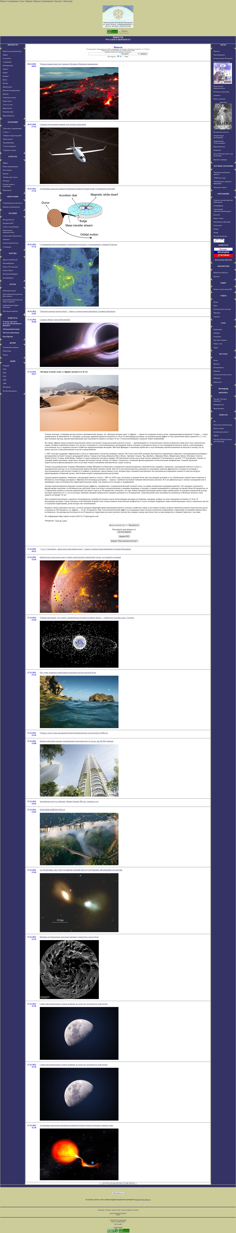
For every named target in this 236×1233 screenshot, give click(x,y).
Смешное (217, 317)
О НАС (223, 323)
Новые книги (7, 101)
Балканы (6, 76)
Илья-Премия (8, 336)
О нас (21, 1)
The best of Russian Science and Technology (223, 440)
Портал (3, 1)
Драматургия (7, 87)
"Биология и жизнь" (220, 187)
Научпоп (217, 276)
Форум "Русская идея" (10, 267)
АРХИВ (12, 361)
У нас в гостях (8, 105)
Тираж (216, 348)
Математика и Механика (222, 222)
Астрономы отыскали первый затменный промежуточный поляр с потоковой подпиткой (77, 189)
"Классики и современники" (12, 128)
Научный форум (8, 263)
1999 (4, 383)
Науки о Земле (218, 218)
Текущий (6, 366)
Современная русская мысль (12, 203)
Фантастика (7, 351)
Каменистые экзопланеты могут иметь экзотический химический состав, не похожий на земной (80, 557)
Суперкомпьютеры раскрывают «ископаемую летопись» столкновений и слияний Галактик (78, 244)
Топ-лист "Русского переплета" (220, 400)
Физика (216, 229)
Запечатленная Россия (10, 243)
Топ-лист (58, 1)
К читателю (7, 58)
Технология (218, 225)
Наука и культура (219, 99)
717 (122, 1183)
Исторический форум (10, 274)
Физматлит (217, 150)
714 (112, 1183)
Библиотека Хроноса (221, 273)
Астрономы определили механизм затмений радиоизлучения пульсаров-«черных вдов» (76, 1125)
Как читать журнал (220, 340)
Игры (215, 306)
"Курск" (5, 69)
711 (103, 1183)
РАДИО (223, 283)
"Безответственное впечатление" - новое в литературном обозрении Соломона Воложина (77, 311)
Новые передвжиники (10, 166)
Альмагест (6, 239)
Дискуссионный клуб (10, 260)
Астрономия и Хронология (12, 236)
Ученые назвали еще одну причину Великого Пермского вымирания (69, 64)
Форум (5, 355)
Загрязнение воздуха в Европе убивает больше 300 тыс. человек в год (69, 801)
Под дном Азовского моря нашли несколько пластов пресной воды (68, 672)
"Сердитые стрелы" (9, 150)
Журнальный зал (8, 116)
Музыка (5, 174)
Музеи (216, 302)
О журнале (217, 336)
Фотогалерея (7, 170)
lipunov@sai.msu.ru (142, 1200)
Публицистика (8, 65)
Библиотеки (218, 382)
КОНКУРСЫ (12, 318)
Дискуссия (67, 1)
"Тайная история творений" (12, 136)
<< (100, 1183)
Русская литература (220, 236)
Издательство (7, 108)
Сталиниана (7, 247)
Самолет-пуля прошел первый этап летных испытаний (63, 124)
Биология (217, 215)
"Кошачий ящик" (8, 143)
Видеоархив (7, 190)
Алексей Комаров (120, 1221)
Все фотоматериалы (10, 391)
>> (136, 1183)
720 (132, 1183)
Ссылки (123, 1210)
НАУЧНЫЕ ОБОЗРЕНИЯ (223, 166)
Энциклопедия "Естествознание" (220, 142)
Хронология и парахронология (8, 231)
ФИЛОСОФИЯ (12, 197)
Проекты (217, 364)
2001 (4, 376)
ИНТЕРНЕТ (223, 393)
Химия (216, 232)
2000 (4, 380)
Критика (6, 94)
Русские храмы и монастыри (9, 185)
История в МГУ (8, 223)
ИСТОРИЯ (13, 213)
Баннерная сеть (219, 404)
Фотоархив (7, 387)
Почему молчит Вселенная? (223, 58)
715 (116, 1183)
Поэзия (5, 83)
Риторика (6, 181)
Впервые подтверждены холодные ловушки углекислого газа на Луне (69, 937)
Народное (217, 313)
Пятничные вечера (9, 291)
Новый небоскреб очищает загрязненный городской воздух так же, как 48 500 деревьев (76, 741)
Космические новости (221, 132)
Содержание (12, 1)
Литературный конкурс (11, 329)
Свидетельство (115, 49)
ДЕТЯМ (13, 343)
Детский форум (8, 278)
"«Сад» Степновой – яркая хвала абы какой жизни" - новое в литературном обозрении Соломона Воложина (85, 549)
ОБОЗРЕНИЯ (13, 122)
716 (119, 1183)
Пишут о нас (218, 344)
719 (129, 1183)
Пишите (28, 1)
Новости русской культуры (12, 51)
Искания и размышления (11, 90)
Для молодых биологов (223, 260)
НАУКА (223, 45)
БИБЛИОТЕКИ (223, 266)
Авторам (217, 333)
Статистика (129, 1210)
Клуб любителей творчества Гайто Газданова (12, 301)
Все (215, 421)
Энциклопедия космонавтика (219, 136)
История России (8, 220)
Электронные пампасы (11, 347)
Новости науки (219, 428)
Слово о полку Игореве (11, 227)
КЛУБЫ (13, 284)
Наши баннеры (219, 408)
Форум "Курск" (8, 270)
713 (109, 1183)
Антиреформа (218, 206)
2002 (4, 373)
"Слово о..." (7, 132)
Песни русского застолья (222, 309)
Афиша (5, 55)
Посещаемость (219, 367)
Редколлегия (218, 329)
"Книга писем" (8, 139)
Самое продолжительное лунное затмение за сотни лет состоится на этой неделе (74, 1004)
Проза (5, 80)
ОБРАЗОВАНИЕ (223, 194)
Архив (118, 1210)
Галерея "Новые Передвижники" (118, 1213)
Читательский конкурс (11, 333)
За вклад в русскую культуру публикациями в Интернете (12, 323)
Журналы (217, 371)
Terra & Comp (60, 521)
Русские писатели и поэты (223, 375)
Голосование (47, 1)
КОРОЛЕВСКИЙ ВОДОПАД (52, 810)
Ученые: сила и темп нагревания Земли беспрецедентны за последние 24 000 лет (74, 733)
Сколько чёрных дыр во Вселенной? (55, 320)
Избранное (217, 378)
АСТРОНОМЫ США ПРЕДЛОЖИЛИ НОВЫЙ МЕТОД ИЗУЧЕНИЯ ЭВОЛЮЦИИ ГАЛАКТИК (81, 870)
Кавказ (5, 73)
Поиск (216, 360)
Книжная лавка (8, 112)
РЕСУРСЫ (223, 354)
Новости (37, 1)
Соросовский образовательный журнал (222, 210)
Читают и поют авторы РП (223, 289)
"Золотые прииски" (9, 146)
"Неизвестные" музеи (10, 177)
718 (126, 1183)
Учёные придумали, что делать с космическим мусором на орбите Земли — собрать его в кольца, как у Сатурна (87, 618)
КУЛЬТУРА (12, 157)
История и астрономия (221, 92)
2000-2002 (223, 102)
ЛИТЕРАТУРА (12, 45)
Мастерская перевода (10, 311)
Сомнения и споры (9, 97)
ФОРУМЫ (13, 253)
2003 (4, 369)
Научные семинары (220, 160)
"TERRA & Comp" (220, 178)
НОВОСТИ (223, 415)
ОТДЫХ (223, 296)
